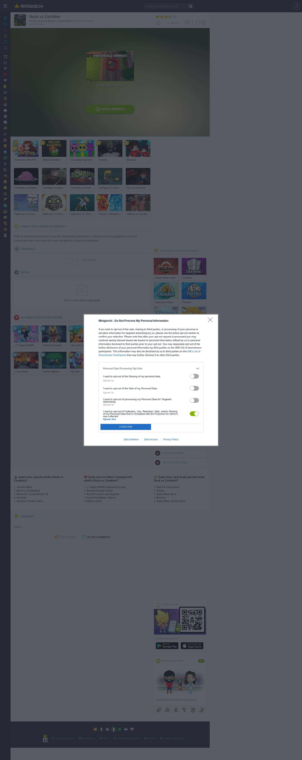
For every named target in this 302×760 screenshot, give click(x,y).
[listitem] (151, 368)
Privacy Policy (170, 439)
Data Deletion (131, 439)
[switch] (194, 376)
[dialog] (151, 380)
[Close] (211, 321)
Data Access (151, 439)
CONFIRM (125, 427)
